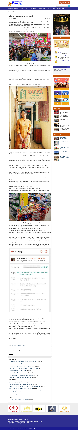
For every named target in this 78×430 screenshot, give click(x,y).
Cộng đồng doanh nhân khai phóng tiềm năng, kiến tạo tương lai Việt (64, 125)
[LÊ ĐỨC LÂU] (56, 57)
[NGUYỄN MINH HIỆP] (56, 61)
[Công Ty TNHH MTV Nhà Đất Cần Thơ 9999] (39, 409)
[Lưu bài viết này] (49, 18)
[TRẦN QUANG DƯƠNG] (56, 52)
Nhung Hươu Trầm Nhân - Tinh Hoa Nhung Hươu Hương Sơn (64, 138)
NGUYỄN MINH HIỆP (65, 60)
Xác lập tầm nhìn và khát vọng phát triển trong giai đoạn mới (64, 116)
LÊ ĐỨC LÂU (64, 55)
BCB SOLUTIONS (32, 428)
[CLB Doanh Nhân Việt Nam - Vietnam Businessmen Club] (14, 3)
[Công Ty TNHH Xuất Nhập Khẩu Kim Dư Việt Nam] (64, 409)
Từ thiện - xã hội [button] (51, 8)
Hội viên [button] (22, 8)
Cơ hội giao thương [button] (42, 8)
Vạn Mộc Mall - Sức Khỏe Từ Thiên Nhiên (64, 142)
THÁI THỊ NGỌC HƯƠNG (61, 69)
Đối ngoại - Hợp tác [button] (60, 8)
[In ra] (48, 18)
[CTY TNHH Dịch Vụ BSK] (26, 409)
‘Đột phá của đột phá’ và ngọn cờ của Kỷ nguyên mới (64, 112)
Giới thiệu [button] (16, 8)
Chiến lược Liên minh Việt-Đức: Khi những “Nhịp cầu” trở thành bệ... (64, 129)
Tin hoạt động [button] (34, 8)
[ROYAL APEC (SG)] (13, 409)
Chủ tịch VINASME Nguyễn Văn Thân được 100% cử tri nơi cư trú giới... (64, 121)
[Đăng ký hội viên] (64, 2)
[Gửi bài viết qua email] (46, 18)
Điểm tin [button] (27, 8)
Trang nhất (10, 8)
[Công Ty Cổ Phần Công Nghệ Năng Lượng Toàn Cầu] (51, 409)
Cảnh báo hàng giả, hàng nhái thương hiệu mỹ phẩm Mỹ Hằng (64, 157)
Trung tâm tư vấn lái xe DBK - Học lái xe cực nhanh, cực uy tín (64, 148)
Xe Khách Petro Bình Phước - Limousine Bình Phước (64, 152)
